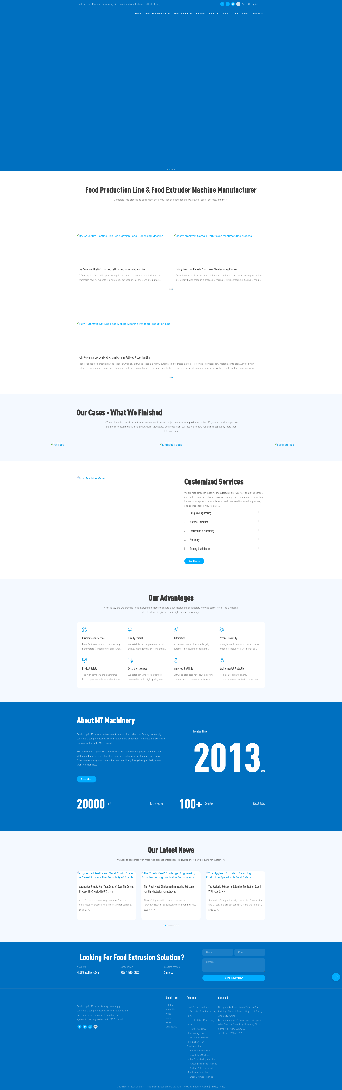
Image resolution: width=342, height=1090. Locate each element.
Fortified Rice (284, 443)
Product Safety (89, 668)
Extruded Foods (171, 443)
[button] (167, 169)
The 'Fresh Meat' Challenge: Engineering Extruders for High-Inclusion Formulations (169, 889)
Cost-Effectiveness (137, 668)
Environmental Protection (232, 668)
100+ (190, 803)
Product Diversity (228, 638)
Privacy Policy (218, 1086)
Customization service (93, 638)
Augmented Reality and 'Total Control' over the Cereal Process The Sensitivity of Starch (106, 889)
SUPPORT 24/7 (127, 967)
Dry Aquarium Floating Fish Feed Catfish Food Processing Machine (112, 269)
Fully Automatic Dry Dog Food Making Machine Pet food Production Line (114, 357)
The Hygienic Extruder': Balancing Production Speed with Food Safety (234, 889)
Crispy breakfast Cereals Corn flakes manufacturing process (206, 269)
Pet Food (57, 443)
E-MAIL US (81, 967)
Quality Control (135, 638)
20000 (91, 803)
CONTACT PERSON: (172, 967)
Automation (179, 638)
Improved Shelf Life (183, 668)
